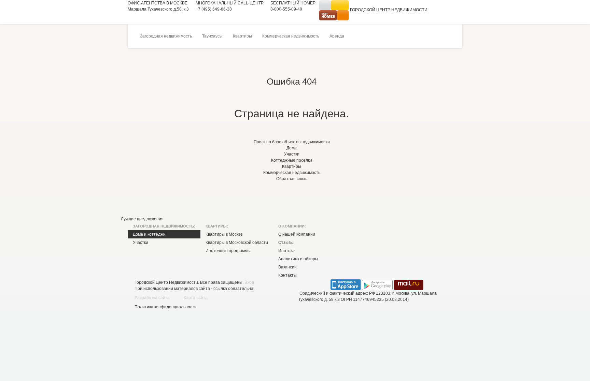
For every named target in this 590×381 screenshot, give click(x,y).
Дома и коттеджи (149, 234)
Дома (291, 148)
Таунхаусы (212, 36)
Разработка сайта (152, 297)
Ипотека (286, 250)
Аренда (336, 36)
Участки (291, 154)
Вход (249, 282)
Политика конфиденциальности (166, 307)
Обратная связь (291, 178)
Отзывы (286, 242)
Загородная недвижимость (166, 36)
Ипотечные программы (228, 250)
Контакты (287, 275)
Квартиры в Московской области (237, 242)
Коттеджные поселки (291, 160)
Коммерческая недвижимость (290, 36)
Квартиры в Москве (224, 234)
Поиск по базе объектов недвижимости (292, 142)
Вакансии (287, 267)
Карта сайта (196, 297)
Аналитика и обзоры (298, 259)
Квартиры (242, 36)
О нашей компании (296, 234)
